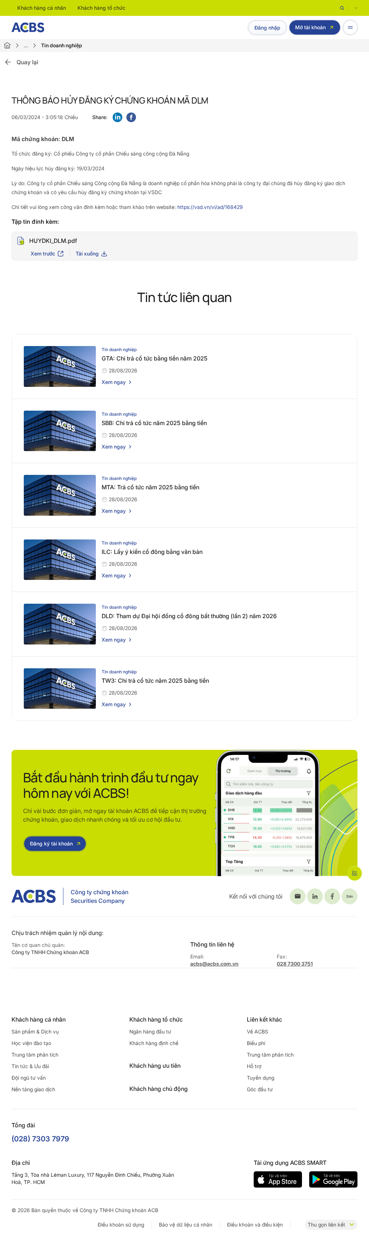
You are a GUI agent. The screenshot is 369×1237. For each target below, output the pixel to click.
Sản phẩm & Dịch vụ (35, 1031)
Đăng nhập (267, 28)
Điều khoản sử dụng (121, 1224)
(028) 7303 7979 (40, 1139)
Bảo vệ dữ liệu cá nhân (185, 1224)
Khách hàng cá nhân (41, 8)
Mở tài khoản (310, 27)
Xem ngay (114, 382)
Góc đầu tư (260, 1089)
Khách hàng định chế (153, 1043)
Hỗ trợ (254, 1066)
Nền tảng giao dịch (33, 1089)
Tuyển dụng (260, 1078)
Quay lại (27, 62)
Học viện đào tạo (31, 1043)
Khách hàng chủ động (158, 1088)
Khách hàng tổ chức (101, 8)
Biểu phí (256, 1043)
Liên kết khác (264, 1019)
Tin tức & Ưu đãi (30, 1066)
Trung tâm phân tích (35, 1055)
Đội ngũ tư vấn (29, 1078)
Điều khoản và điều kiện (255, 1224)
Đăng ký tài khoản (51, 843)
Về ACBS (257, 1031)
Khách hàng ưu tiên (155, 1065)
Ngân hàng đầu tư (150, 1031)
